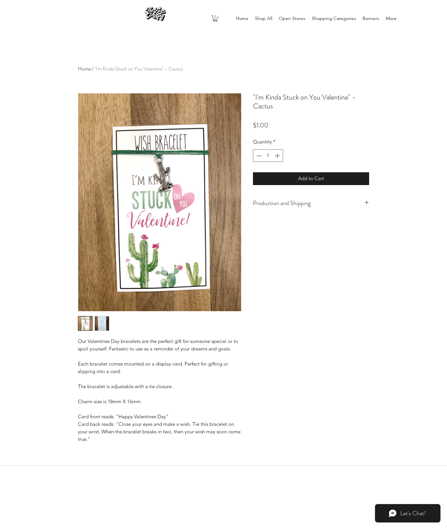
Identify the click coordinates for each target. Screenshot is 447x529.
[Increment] (278, 156)
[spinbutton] (268, 156)
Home (84, 68)
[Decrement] (258, 156)
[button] (215, 18)
